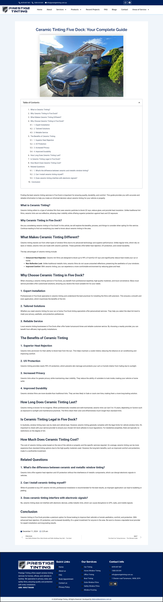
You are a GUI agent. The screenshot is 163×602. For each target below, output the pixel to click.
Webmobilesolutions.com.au (101, 599)
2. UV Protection (40, 144)
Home (39, 10)
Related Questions (37, 167)
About (49, 10)
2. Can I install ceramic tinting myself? (49, 174)
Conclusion (35, 182)
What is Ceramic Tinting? (40, 110)
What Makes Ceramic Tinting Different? (45, 117)
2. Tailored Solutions (42, 129)
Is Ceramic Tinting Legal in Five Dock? (45, 159)
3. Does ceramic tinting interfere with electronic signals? (55, 178)
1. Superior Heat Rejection (44, 140)
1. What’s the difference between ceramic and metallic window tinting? (61, 171)
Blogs (114, 10)
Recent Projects (93, 10)
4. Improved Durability (42, 151)
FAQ (105, 10)
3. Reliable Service (41, 132)
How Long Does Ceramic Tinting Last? (45, 155)
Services (60, 10)
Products (75, 10)
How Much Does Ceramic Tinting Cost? (45, 163)
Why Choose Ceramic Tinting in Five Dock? (47, 121)
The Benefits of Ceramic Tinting (42, 136)
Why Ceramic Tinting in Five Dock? (44, 113)
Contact (124, 10)
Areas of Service (139, 10)
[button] (139, 102)
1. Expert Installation (42, 125)
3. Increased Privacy (41, 148)
